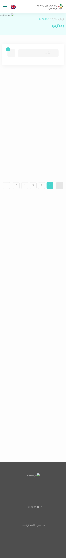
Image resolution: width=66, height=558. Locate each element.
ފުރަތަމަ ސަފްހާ (58, 19)
